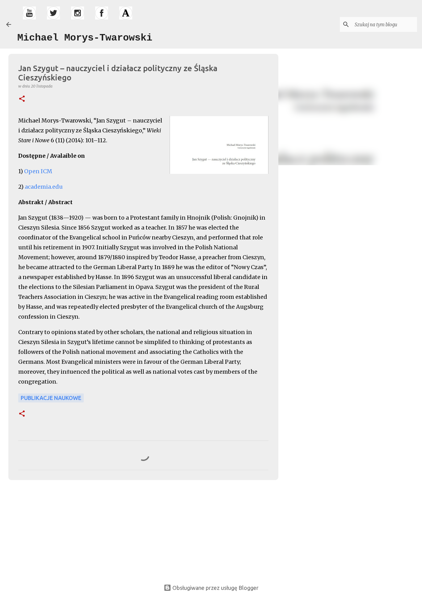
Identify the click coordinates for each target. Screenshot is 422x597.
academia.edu (44, 186)
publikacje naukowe (51, 398)
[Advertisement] (52, 528)
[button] (22, 99)
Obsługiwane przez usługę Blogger (215, 588)
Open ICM (38, 171)
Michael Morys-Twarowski (84, 38)
